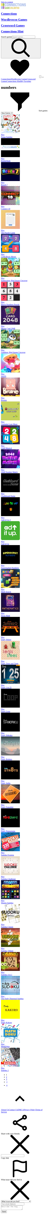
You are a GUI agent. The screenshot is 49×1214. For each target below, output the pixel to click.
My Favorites (25, 81)
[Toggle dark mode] (40, 76)
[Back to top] (20, 1107)
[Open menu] (43, 77)
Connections (9, 13)
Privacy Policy (29, 1110)
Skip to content (7, 2)
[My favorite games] (20, 76)
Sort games (43, 111)
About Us (5, 1110)
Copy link (5, 1158)
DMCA (21, 1110)
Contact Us (13, 1110)
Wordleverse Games (14, 19)
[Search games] (21, 48)
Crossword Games (13, 25)
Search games (6, 37)
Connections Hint (12, 31)
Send (4, 1212)
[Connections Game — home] (13, 8)
